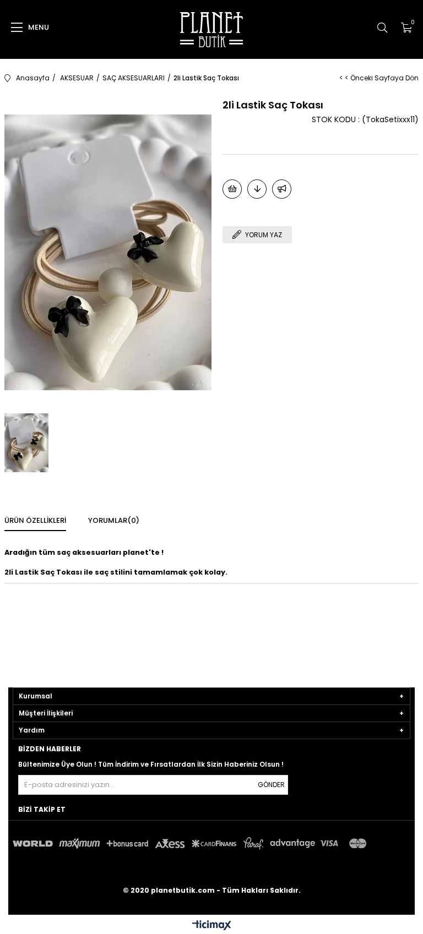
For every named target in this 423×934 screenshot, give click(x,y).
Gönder (271, 784)
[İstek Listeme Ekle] (232, 189)
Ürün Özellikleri (35, 520)
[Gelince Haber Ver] (281, 189)
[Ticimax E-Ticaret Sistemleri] (211, 926)
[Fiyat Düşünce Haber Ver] (257, 189)
